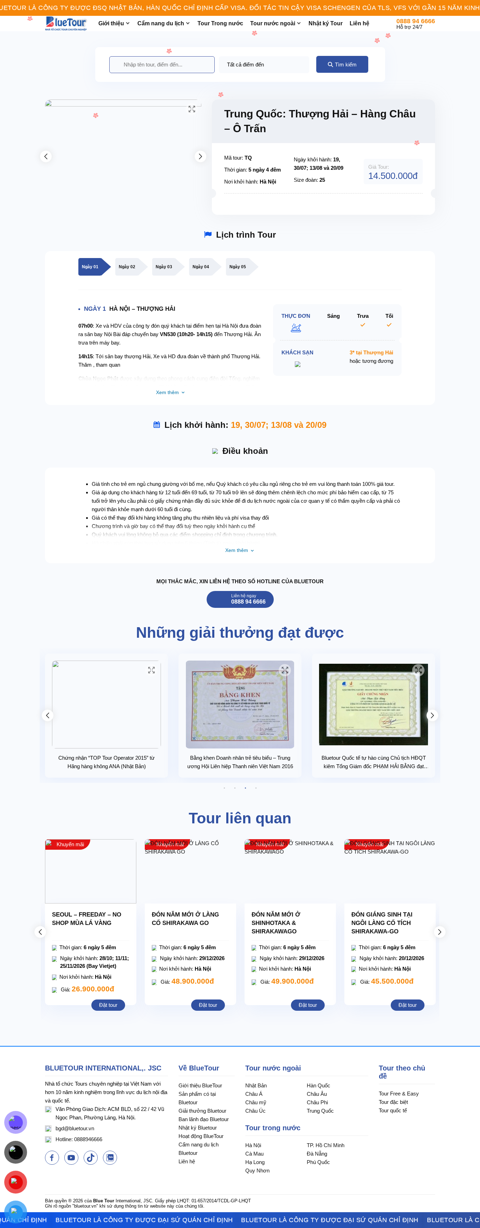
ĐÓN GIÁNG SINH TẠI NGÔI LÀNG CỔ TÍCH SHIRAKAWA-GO (382, 923)
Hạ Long (255, 1162)
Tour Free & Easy (399, 1094)
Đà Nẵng (317, 1154)
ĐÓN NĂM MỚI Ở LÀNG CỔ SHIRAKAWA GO (185, 918)
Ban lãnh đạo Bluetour (204, 1119)
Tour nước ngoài (272, 23)
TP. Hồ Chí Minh (325, 1145)
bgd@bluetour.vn (75, 1128)
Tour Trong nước (220, 23)
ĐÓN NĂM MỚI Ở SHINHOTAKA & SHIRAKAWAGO (276, 923)
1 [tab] (224, 788)
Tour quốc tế (393, 1110)
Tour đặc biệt (393, 1102)
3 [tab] (245, 788)
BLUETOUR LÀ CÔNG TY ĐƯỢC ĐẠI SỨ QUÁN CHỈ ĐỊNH (120, 1219)
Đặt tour (108, 1005)
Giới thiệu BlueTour (200, 1085)
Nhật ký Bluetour (198, 1128)
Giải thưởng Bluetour (202, 1111)
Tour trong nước (272, 1128)
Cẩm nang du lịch (160, 23)
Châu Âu (317, 1094)
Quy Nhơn (257, 1171)
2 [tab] (234, 788)
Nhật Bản (256, 1085)
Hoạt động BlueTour (201, 1136)
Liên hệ (359, 23)
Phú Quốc (318, 1162)
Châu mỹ (255, 1102)
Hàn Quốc (318, 1085)
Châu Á (253, 1094)
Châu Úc (255, 1111)
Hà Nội (253, 1145)
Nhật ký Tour (326, 23)
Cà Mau (254, 1154)
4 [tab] (255, 788)
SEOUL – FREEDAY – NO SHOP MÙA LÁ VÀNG (86, 918)
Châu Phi (317, 1102)
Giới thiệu (111, 23)
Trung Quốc (320, 1111)
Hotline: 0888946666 (79, 1139)
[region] (240, 8)
